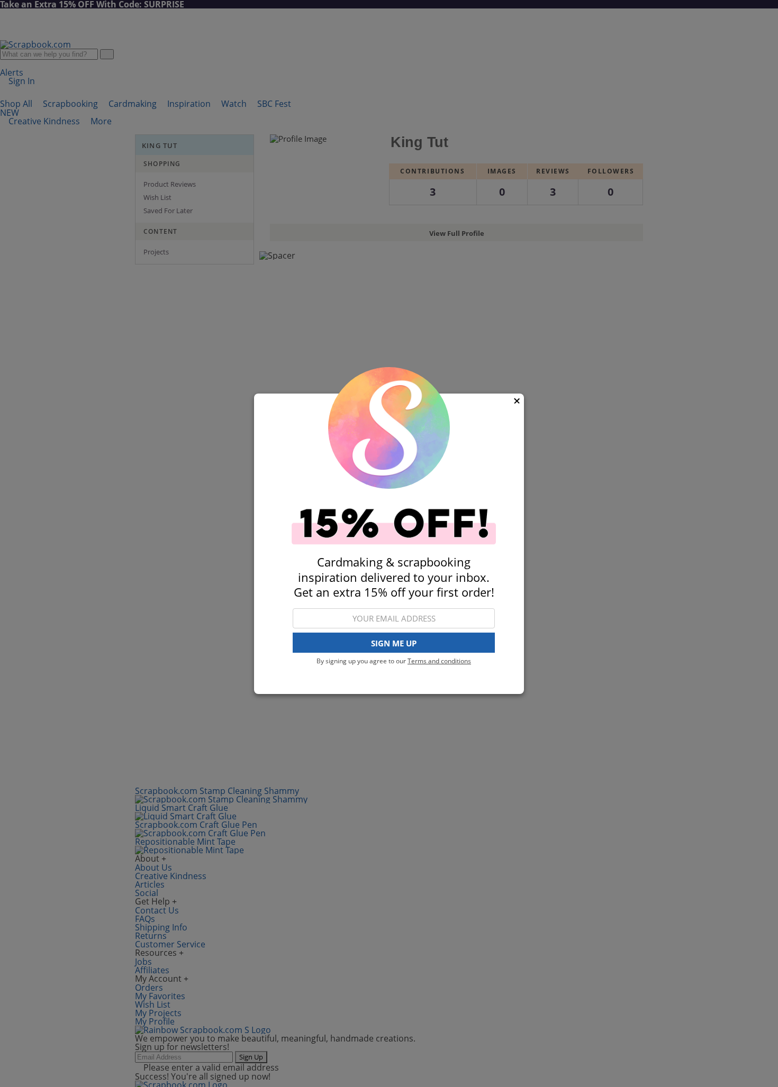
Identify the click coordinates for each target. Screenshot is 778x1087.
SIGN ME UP (394, 642)
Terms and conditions (439, 660)
